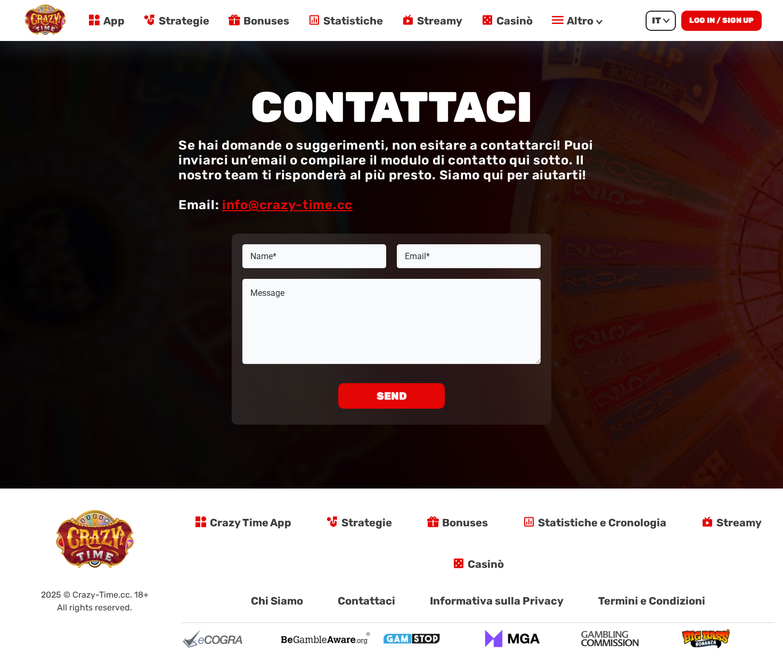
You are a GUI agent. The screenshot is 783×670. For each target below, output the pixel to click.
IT (656, 20)
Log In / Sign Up (721, 20)
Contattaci (366, 600)
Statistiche (353, 20)
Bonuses (266, 20)
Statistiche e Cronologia (602, 522)
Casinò (514, 20)
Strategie (184, 20)
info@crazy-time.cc (287, 204)
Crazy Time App (250, 522)
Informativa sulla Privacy (497, 600)
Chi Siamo (277, 600)
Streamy (439, 20)
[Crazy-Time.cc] (45, 20)
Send (392, 396)
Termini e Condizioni (651, 600)
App (114, 20)
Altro (580, 20)
